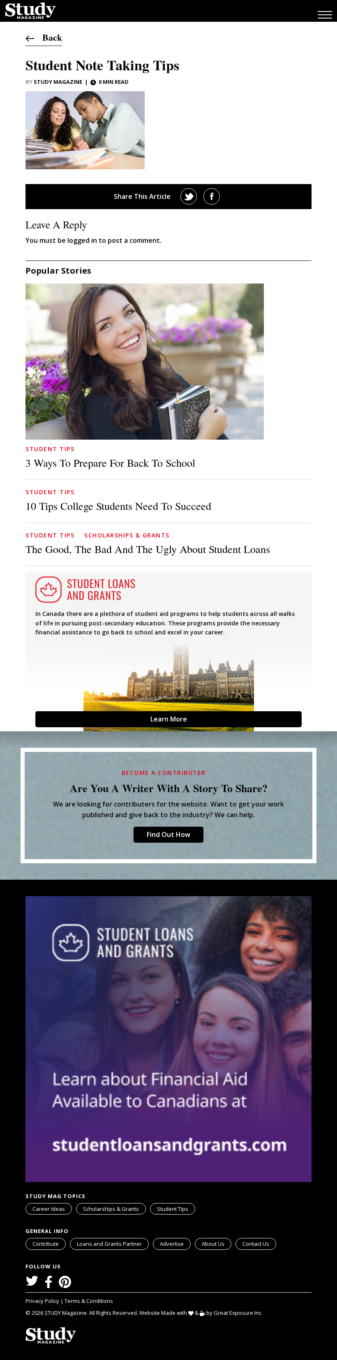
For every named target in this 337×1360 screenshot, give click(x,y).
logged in (82, 240)
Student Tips (49, 449)
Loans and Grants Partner (109, 1243)
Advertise (172, 1243)
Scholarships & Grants (127, 535)
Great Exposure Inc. (238, 1312)
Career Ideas (48, 1208)
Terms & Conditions (89, 1301)
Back (48, 37)
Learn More (168, 719)
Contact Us (255, 1243)
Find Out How (168, 834)
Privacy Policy (42, 1301)
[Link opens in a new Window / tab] (188, 196)
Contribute (45, 1243)
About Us (213, 1243)
